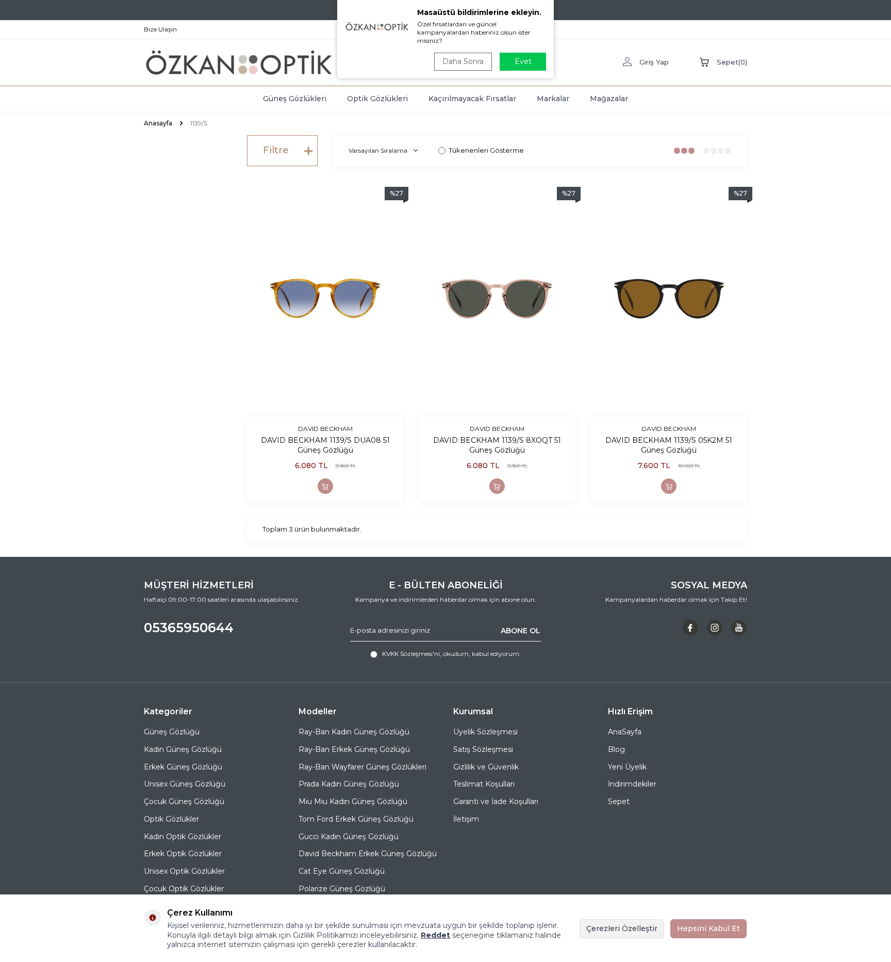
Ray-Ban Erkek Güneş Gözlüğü (354, 749)
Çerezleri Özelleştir (621, 928)
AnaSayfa (624, 731)
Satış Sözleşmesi (483, 749)
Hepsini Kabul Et (708, 928)
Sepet (619, 801)
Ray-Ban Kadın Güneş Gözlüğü (354, 731)
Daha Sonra (463, 61)
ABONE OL (520, 630)
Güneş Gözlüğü (172, 731)
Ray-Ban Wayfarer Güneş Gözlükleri (362, 767)
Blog (616, 749)
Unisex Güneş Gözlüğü (184, 784)
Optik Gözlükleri (377, 98)
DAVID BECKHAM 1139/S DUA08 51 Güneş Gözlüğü (325, 445)
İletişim (466, 819)
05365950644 (189, 627)
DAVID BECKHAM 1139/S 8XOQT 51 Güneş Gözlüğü (497, 445)
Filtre (276, 150)
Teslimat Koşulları (484, 784)
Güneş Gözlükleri (294, 98)
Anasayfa (158, 123)
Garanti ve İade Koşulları (495, 801)
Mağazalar (609, 98)
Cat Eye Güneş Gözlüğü (342, 871)
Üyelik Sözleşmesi (485, 731)
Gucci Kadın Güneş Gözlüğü (349, 836)
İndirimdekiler (632, 784)
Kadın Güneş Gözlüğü (183, 749)
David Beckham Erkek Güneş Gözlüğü (368, 853)
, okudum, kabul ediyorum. (451, 654)
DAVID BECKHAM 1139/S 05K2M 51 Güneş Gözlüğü (668, 445)
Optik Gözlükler (171, 819)
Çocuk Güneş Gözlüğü (184, 801)
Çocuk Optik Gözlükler (184, 888)
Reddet (435, 935)
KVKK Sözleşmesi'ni (411, 654)
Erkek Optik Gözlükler (183, 853)
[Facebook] (690, 627)
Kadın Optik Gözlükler (182, 836)
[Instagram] (714, 627)
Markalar (553, 98)
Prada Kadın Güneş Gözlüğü (349, 784)
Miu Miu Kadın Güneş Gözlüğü (353, 801)
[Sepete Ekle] (325, 486)
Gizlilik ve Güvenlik (486, 767)
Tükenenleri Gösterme (486, 150)
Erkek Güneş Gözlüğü (183, 767)
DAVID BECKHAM (325, 428)
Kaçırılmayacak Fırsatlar (472, 98)
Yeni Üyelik (627, 767)
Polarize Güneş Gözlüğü (342, 888)
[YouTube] (739, 627)
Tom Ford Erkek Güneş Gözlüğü (356, 819)
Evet (523, 61)
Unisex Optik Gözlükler (184, 871)
